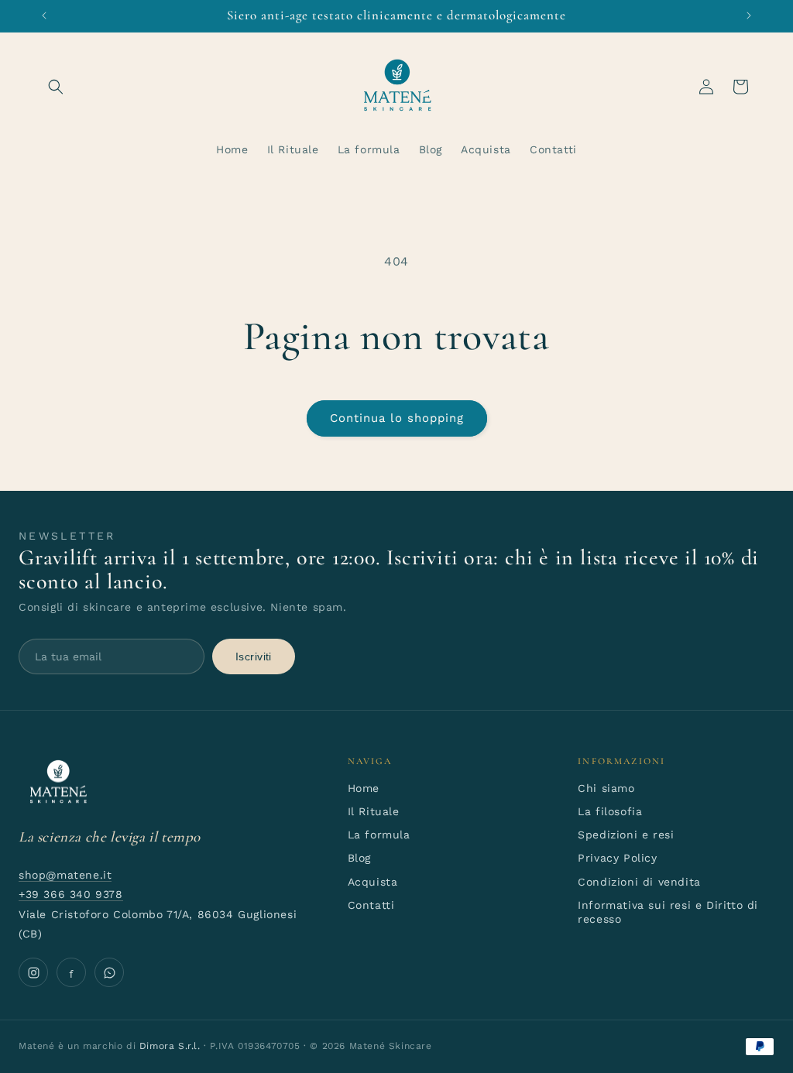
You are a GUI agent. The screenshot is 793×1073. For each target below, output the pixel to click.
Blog (359, 858)
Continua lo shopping (397, 418)
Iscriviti (253, 656)
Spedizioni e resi (626, 834)
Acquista (373, 882)
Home (363, 788)
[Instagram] (33, 972)
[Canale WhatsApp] (109, 972)
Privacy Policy (617, 858)
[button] (56, 87)
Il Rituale (374, 811)
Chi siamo (606, 788)
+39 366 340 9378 (71, 894)
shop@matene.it (65, 875)
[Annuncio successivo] (749, 15)
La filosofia (610, 811)
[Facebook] (71, 972)
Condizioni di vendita (639, 882)
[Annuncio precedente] (44, 15)
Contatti (371, 905)
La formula (379, 834)
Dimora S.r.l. (170, 1045)
